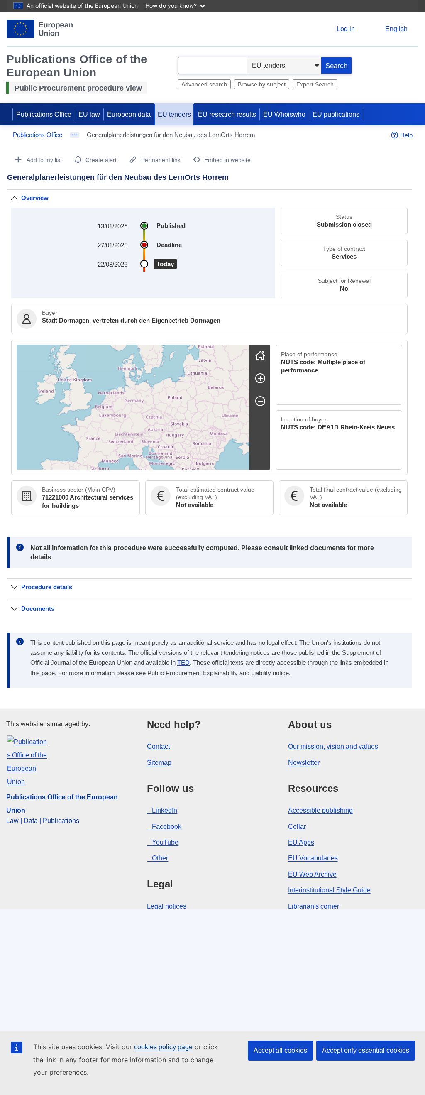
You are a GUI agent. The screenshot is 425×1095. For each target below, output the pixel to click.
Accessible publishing (320, 810)
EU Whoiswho (284, 114)
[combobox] (212, 65)
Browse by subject (262, 84)
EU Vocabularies (313, 858)
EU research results (227, 114)
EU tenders (174, 114)
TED (183, 662)
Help (406, 135)
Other (160, 858)
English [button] (396, 28)
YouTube (165, 842)
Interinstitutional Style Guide (329, 890)
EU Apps (301, 842)
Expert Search (315, 84)
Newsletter (304, 762)
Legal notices (166, 906)
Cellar (297, 826)
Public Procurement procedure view (78, 88)
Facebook (166, 826)
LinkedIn (164, 810)
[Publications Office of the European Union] (40, 29)
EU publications (336, 114)
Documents (37, 608)
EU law (89, 114)
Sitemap (159, 762)
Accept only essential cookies (365, 1050)
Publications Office (43, 114)
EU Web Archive (312, 874)
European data (129, 114)
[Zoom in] (260, 378)
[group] (133, 407)
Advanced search (204, 84)
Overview (35, 197)
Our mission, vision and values (333, 746)
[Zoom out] (260, 401)
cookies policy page (163, 1047)
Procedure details (46, 586)
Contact (158, 746)
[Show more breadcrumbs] (74, 135)
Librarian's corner (313, 906)
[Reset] (260, 355)
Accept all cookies (280, 1050)
